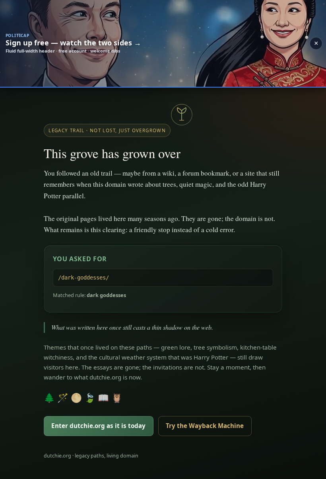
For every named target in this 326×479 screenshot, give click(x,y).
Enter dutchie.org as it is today (98, 426)
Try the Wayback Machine (205, 426)
